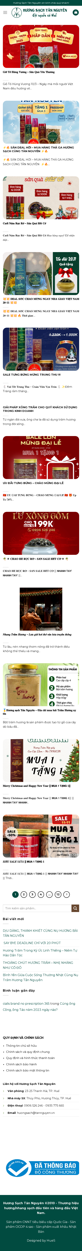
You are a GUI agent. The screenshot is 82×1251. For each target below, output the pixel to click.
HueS (51, 1240)
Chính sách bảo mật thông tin (27, 1070)
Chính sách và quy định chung (28, 1052)
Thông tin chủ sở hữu (21, 1045)
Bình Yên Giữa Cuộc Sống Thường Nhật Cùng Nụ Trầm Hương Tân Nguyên (40, 977)
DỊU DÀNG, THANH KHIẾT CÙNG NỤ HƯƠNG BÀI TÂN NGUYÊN (40, 933)
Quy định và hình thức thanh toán (30, 1058)
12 (58, 894)
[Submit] (75, 908)
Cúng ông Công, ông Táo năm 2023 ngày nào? (39, 1007)
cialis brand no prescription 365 (26, 1003)
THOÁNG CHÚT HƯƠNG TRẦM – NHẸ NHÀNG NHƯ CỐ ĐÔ (38, 965)
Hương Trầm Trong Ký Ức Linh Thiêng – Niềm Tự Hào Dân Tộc (40, 953)
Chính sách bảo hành (21, 1064)
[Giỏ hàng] (76, 12)
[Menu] (5, 12)
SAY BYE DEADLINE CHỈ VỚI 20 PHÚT (32, 943)
